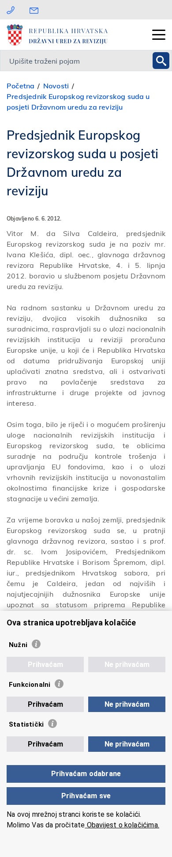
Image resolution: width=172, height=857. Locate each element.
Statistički (26, 724)
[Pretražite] (161, 60)
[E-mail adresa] (36, 9)
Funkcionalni (29, 685)
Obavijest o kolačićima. (122, 825)
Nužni (18, 645)
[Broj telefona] (11, 9)
